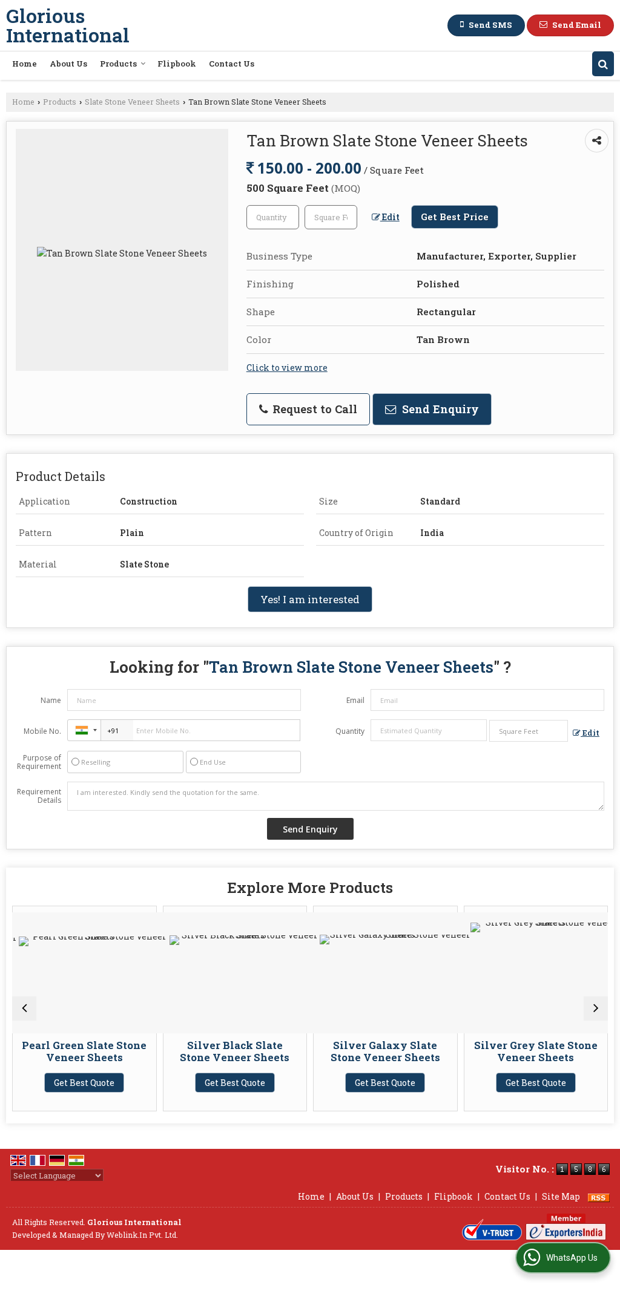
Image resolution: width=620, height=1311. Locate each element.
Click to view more (287, 367)
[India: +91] (84, 730)
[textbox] (331, 217)
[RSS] (599, 1196)
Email (355, 700)
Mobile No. (42, 731)
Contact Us (231, 63)
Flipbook (176, 63)
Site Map (561, 1196)
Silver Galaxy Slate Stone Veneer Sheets (352, 1051)
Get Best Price (455, 217)
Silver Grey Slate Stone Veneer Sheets (502, 1051)
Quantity (349, 731)
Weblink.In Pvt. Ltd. (142, 1235)
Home (24, 63)
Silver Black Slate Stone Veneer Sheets (201, 1051)
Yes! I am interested (310, 599)
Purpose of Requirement (39, 762)
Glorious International (68, 25)
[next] (596, 1008)
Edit (390, 217)
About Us (68, 63)
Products (118, 63)
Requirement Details (39, 796)
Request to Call (313, 409)
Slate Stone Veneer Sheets (132, 101)
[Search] (603, 63)
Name (51, 700)
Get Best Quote (51, 1082)
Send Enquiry (439, 409)
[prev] (24, 1008)
